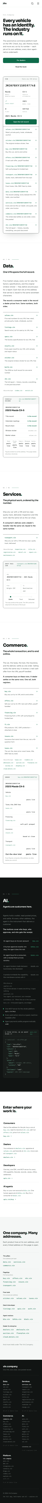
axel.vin (25, 1429)
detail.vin (22, 552)
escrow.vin (9, 766)
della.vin (25, 1436)
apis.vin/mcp (9, 1199)
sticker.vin (8, 1298)
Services (12, 494)
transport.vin (10, 1153)
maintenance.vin (9, 555)
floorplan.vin (32, 763)
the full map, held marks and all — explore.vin (20, 1496)
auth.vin (32, 1309)
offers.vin (7, 1132)
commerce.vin (9, 1266)
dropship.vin (20, 766)
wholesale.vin (8, 763)
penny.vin (25, 1434)
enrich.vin (29, 390)
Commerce (15, 645)
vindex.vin (18, 390)
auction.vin (20, 763)
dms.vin (5, 1463)
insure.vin (23, 1282)
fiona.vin (25, 1426)
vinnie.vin (26, 1421)
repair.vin (32, 552)
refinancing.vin (8, 1432)
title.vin (31, 549)
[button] (38, 3)
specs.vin (6, 1399)
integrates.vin (8, 1466)
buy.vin (6, 1130)
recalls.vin (7, 1402)
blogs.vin (6, 1471)
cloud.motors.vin (9, 769)
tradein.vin (28, 760)
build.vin (6, 1397)
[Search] (32, 3)
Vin (4, 3)
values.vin (24, 1132)
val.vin (24, 1442)
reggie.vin (26, 1432)
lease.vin (18, 760)
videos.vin (7, 1474)
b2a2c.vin (17, 1196)
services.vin (19, 1262)
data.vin (7, 1262)
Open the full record (21, 122)
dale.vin (25, 1424)
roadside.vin (26, 1404)
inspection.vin (20, 549)
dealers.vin (20, 1148)
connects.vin (7, 1469)
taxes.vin (33, 1298)
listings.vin (9, 1309)
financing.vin (9, 1282)
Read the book (21, 67)
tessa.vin (25, 1439)
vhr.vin (26, 1130)
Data (8, 266)
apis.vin (7, 1178)
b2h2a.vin (21, 1193)
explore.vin (7, 1476)
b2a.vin (27, 1190)
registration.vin (9, 552)
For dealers (21, 60)
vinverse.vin (26, 1447)
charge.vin (26, 1407)
